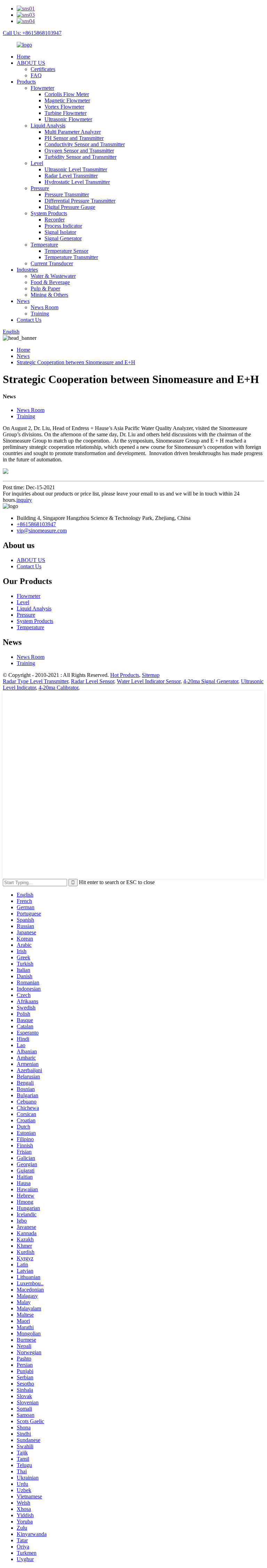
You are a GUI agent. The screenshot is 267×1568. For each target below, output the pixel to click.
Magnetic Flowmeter (67, 100)
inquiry (24, 500)
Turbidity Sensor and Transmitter (80, 157)
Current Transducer (52, 263)
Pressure (40, 188)
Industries (27, 270)
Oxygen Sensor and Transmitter (79, 151)
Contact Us (29, 320)
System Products (49, 213)
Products (26, 82)
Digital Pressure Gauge (69, 207)
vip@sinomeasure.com (42, 530)
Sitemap (151, 675)
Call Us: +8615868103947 (32, 33)
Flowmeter (42, 88)
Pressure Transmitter (66, 194)
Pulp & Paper (45, 288)
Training (40, 314)
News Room (44, 307)
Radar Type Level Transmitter (35, 681)
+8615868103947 (36, 524)
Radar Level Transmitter (71, 176)
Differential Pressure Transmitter (79, 201)
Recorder (54, 220)
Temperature (44, 245)
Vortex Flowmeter (64, 107)
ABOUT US (31, 63)
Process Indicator (63, 226)
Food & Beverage (50, 282)
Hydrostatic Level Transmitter (77, 182)
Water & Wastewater (53, 276)
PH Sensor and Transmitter (74, 138)
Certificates (43, 69)
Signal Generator (63, 238)
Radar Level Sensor (92, 681)
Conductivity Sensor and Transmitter (84, 144)
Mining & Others (49, 295)
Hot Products (124, 675)
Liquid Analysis (48, 125)
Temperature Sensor (66, 251)
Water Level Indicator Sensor (148, 681)
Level (37, 163)
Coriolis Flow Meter (66, 94)
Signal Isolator (60, 232)
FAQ (36, 75)
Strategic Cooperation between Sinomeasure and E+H (76, 362)
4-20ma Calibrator (58, 688)
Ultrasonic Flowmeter (68, 119)
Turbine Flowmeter (65, 113)
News (23, 301)
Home (23, 57)
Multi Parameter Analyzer (72, 132)
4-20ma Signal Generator (210, 681)
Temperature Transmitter (71, 257)
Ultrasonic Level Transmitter (75, 169)
